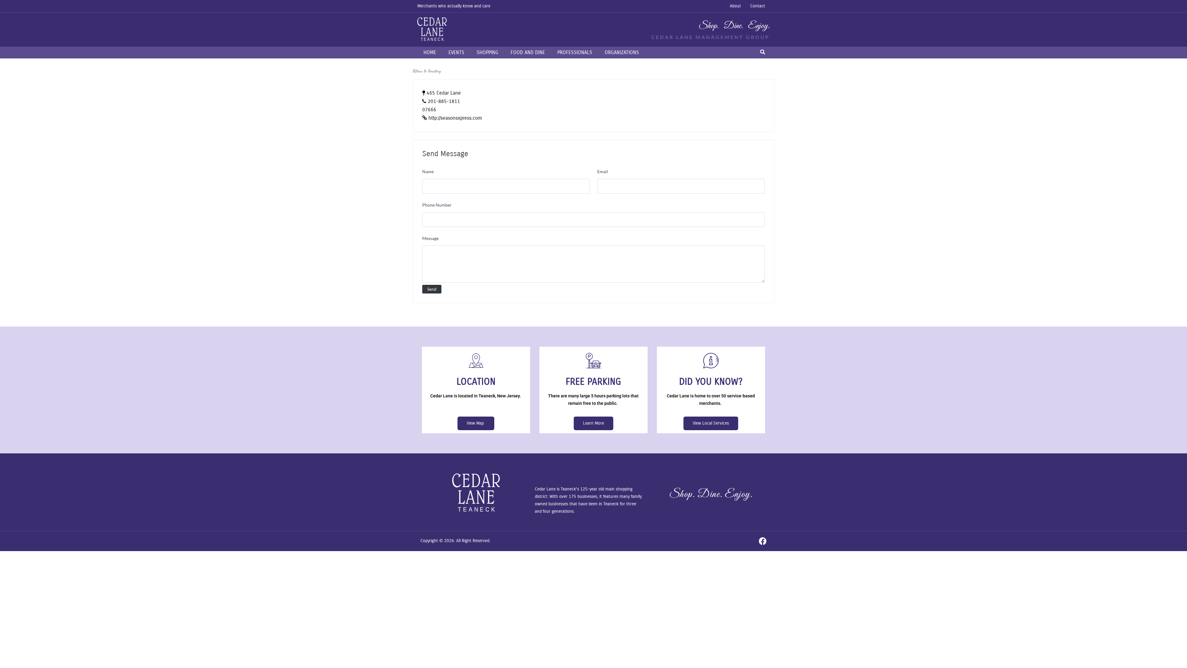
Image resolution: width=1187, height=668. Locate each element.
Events (456, 52)
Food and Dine (528, 52)
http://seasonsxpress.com (455, 118)
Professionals (574, 52)
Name (428, 171)
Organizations (622, 52)
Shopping (487, 52)
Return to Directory (427, 71)
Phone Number (437, 205)
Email (602, 171)
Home (429, 52)
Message (430, 238)
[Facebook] (763, 541)
